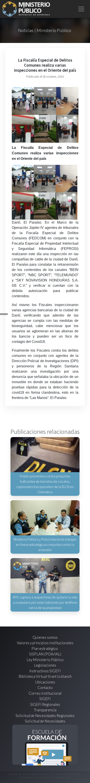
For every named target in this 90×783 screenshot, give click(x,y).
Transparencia (45, 710)
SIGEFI (45, 698)
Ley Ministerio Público (45, 659)
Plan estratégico (45, 648)
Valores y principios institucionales (45, 643)
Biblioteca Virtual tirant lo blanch (45, 676)
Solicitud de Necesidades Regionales (45, 715)
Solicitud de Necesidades (45, 721)
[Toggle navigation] (81, 9)
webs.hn (64, 777)
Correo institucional (45, 693)
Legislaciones (45, 665)
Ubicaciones (45, 682)
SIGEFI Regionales (45, 704)
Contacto (45, 687)
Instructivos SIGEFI (45, 671)
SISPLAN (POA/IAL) (45, 654)
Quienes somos (45, 637)
